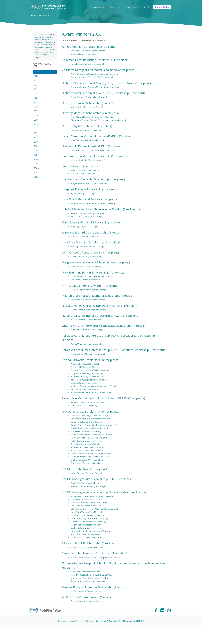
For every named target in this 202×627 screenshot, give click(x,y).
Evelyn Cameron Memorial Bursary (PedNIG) (90, 136)
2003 (36, 172)
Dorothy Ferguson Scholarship (81, 103)
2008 (36, 150)
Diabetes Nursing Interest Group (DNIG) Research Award (98, 83)
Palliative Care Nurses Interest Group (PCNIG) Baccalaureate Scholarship (108, 335)
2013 (36, 128)
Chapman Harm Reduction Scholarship (87, 60)
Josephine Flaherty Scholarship (81, 189)
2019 (36, 102)
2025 (36, 76)
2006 (36, 159)
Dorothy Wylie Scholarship (79, 126)
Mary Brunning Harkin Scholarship (84, 272)
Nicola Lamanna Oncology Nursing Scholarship (92, 306)
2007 (36, 155)
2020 (36, 98)
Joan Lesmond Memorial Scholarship (85, 179)
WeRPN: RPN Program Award (80, 597)
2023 (36, 84)
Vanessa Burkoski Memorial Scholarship (87, 587)
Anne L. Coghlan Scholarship (80, 47)
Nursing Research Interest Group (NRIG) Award (92, 315)
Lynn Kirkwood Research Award (82, 252)
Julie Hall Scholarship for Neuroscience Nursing (92, 209)
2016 (36, 115)
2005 (36, 163)
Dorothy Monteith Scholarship (81, 113)
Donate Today (162, 7)
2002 (36, 177)
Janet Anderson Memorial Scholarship (86, 156)
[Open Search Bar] (149, 7)
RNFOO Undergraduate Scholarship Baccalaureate (94, 492)
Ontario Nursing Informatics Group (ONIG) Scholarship (97, 326)
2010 (36, 141)
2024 (36, 80)
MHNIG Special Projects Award (81, 286)
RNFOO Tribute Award (76, 469)
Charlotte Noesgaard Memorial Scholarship (90, 70)
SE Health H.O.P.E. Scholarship (81, 543)
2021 (36, 93)
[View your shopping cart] (145, 7)
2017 (36, 111)
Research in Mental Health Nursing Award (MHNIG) (95, 398)
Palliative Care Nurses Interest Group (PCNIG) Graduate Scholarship (105, 350)
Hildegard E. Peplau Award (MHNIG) (84, 146)
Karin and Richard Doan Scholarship (85, 232)
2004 (36, 168)
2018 (36, 106)
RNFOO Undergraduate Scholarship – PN (88, 479)
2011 (36, 137)
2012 (36, 133)
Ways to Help (115, 7)
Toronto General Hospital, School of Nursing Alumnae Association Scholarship (112, 563)
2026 (36, 71)
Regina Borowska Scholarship (81, 360)
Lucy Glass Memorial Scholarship (83, 242)
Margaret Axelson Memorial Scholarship (88, 262)
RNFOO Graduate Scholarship (81, 411)
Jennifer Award (71, 166)
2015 (36, 119)
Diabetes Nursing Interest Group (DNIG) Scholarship (95, 93)
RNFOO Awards (132, 7)
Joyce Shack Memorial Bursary (81, 199)
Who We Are (99, 7)
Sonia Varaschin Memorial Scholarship (86, 553)
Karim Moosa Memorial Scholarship (84, 222)
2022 (36, 89)
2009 (36, 146)
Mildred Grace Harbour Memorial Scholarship (91, 295)
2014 (36, 124)
